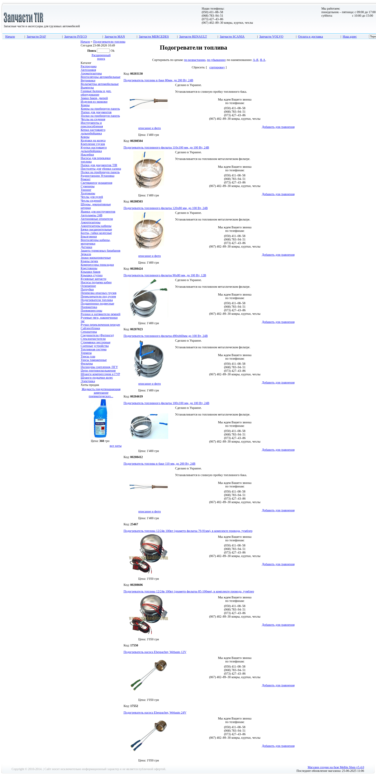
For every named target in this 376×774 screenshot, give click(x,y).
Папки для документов (96, 112)
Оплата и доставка (310, 36)
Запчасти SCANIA (232, 36)
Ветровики (88, 80)
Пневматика (89, 307)
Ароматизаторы (91, 73)
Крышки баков (90, 271)
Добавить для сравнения (278, 127)
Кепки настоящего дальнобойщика (93, 131)
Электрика (88, 381)
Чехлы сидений (91, 200)
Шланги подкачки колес (97, 377)
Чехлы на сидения (93, 119)
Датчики (86, 247)
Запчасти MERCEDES (154, 36)
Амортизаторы (90, 222)
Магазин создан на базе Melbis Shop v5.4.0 (336, 767)
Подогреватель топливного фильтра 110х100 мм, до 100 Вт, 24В (166, 147)
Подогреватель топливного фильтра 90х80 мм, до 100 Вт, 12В (165, 275)
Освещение (88, 286)
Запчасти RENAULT (193, 36)
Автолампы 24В (91, 215)
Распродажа (89, 66)
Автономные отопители (97, 218)
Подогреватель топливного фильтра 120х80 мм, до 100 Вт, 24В (166, 208)
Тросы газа (88, 356)
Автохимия (88, 70)
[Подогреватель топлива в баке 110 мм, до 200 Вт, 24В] (149, 505)
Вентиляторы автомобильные (100, 77)
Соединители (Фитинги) (97, 335)
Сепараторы (89, 331)
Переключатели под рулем (98, 296)
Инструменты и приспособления (92, 124)
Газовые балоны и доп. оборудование (96, 92)
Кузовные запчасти (93, 278)
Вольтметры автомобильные (100, 84)
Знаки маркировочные (96, 257)
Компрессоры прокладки (97, 264)
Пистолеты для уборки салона (101, 168)
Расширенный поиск (101, 57)
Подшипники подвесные (97, 303)
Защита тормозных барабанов (100, 250)
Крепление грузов (93, 144)
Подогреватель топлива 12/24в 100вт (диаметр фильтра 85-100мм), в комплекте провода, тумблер (189, 591)
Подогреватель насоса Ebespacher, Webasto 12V (155, 652)
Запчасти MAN (115, 36)
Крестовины (89, 268)
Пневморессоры (91, 310)
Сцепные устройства (95, 346)
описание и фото (149, 128)
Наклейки (87, 154)
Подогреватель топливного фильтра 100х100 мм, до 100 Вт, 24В (166, 403)
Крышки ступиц (92, 275)
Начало (10, 36)
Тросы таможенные (94, 360)
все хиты (116, 445)
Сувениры (88, 186)
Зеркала (86, 254)
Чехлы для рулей (92, 197)
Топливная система (94, 349)
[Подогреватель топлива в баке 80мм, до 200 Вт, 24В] (149, 122)
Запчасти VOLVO (271, 36)
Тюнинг (86, 189)
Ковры (85, 105)
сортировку (217, 67)
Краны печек (89, 261)
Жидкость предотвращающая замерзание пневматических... (101, 392)
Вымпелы (87, 87)
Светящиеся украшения (96, 182)
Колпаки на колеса (93, 140)
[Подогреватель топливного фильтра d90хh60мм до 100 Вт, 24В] (149, 377)
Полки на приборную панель (100, 115)
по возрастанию (194, 60)
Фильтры (87, 363)
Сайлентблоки (90, 328)
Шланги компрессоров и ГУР (100, 374)
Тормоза (86, 353)
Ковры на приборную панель (100, 108)
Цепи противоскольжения (98, 370)
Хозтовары (88, 193)
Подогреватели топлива (109, 41)
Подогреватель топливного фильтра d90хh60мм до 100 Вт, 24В (166, 336)
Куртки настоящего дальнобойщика (94, 149)
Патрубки (87, 289)
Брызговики (89, 236)
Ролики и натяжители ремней (100, 314)
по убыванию (216, 60)
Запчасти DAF (36, 36)
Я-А (262, 60)
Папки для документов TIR (99, 165)
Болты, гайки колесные (96, 233)
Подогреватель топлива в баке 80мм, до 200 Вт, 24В (158, 80)
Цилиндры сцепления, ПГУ (99, 367)
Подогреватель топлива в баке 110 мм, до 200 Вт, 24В (159, 463)
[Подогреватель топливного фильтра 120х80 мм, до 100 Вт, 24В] (149, 250)
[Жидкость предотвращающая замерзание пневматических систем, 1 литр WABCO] (101, 437)
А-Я (255, 60)
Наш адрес (350, 36)
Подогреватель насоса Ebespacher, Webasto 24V (155, 712)
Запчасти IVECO (75, 36)
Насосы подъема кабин (96, 282)
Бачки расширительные (96, 229)
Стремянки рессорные (95, 342)
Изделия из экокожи (94, 101)
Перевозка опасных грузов (99, 293)
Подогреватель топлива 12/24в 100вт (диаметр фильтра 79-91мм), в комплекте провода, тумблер (188, 531)
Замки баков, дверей (94, 98)
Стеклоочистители (93, 338)
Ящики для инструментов (98, 211)
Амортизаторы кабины (96, 226)
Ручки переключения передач (100, 324)
